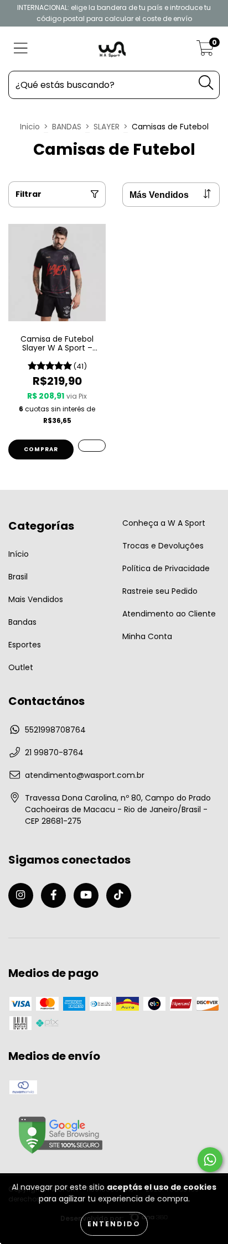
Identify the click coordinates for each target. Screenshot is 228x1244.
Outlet (20, 667)
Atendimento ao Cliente (169, 613)
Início (18, 554)
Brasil (18, 576)
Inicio (30, 126)
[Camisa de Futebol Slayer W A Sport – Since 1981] (92, 446)
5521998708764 (55, 729)
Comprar (41, 449)
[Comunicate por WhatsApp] (210, 1159)
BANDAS (66, 126)
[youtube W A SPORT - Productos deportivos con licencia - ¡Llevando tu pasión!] (86, 895)
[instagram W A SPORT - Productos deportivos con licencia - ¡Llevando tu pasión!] (20, 895)
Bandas (22, 622)
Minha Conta (147, 636)
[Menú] (20, 49)
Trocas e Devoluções (163, 545)
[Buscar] (206, 83)
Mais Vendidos (35, 599)
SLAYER (107, 126)
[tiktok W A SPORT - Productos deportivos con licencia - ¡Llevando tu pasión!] (118, 895)
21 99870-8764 (54, 752)
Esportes (24, 644)
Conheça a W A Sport (163, 523)
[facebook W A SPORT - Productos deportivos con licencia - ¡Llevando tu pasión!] (53, 895)
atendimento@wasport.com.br (84, 775)
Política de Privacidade (166, 568)
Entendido (114, 1224)
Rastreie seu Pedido (160, 591)
